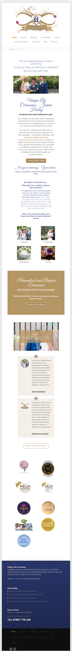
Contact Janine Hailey (36, 160)
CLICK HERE (16, 579)
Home (11, 49)
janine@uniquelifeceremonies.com (19, 616)
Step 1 (36, 334)
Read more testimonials (36, 445)
